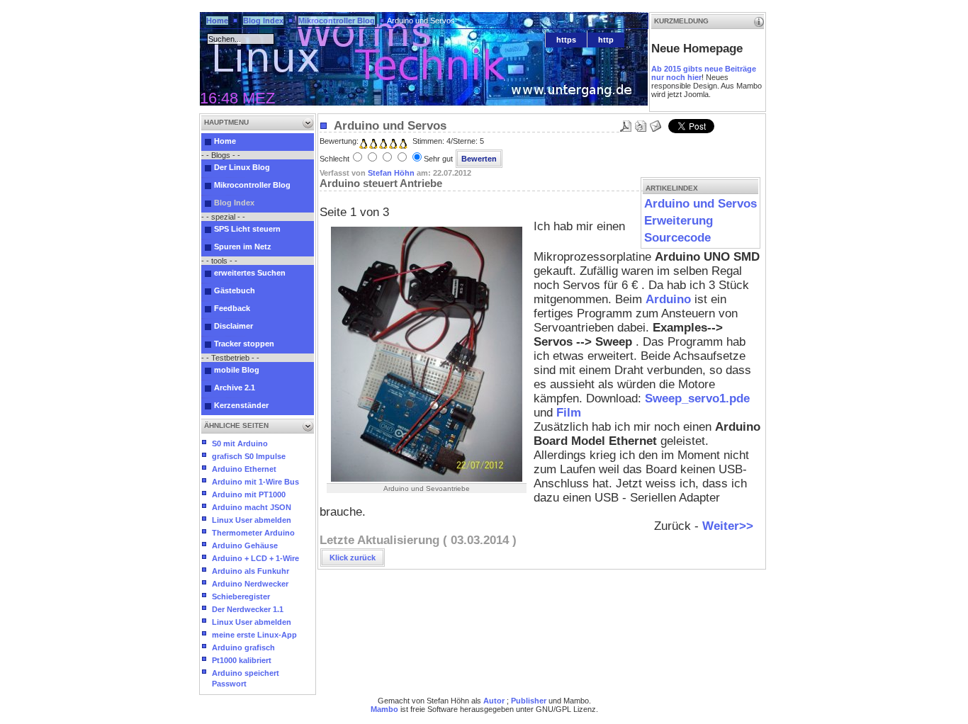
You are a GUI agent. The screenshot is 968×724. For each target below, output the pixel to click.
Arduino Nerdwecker (250, 583)
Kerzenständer (241, 405)
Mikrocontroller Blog (336, 20)
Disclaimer (233, 326)
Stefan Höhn (391, 173)
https (566, 39)
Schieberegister (241, 596)
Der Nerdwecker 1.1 (247, 609)
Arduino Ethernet (244, 469)
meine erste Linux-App (254, 634)
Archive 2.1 (234, 387)
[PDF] (625, 122)
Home (217, 20)
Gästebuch (234, 290)
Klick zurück (353, 557)
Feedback (232, 308)
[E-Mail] (655, 122)
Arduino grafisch (243, 647)
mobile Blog (236, 370)
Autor (494, 700)
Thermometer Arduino (253, 532)
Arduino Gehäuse (245, 545)
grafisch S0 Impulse (249, 456)
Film (568, 412)
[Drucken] (640, 122)
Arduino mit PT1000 (249, 494)
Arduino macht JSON (251, 507)
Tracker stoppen (244, 343)
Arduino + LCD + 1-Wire (255, 558)
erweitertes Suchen (250, 272)
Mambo (384, 709)
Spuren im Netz (242, 246)
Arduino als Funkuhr (250, 571)
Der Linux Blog (242, 167)
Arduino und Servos (700, 203)
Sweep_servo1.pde (697, 398)
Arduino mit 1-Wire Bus (255, 481)
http (606, 39)
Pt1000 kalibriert (241, 660)
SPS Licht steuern (247, 229)
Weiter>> (727, 526)
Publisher (528, 700)
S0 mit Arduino (240, 443)
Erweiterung (678, 220)
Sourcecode (677, 237)
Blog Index (263, 20)
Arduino (668, 299)
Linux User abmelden (251, 520)
